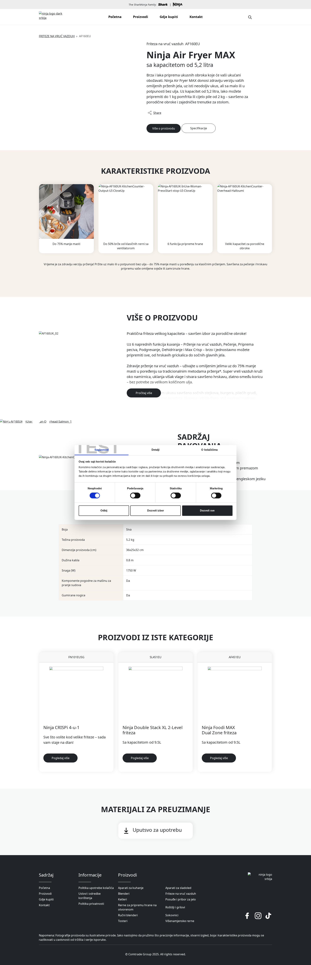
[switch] (135, 496)
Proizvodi (140, 17)
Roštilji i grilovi (175, 907)
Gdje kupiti (169, 17)
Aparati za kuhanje (130, 888)
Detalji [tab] (156, 449)
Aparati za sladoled (178, 888)
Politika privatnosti (91, 904)
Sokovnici (171, 915)
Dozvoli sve (207, 510)
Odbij (103, 510)
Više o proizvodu (163, 128)
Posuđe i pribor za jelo (180, 899)
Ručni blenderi (128, 915)
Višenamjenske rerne (179, 921)
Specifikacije (198, 128)
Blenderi (123, 894)
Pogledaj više (60, 758)
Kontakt (196, 17)
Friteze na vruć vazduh (57, 36)
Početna (114, 17)
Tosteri (122, 921)
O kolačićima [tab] (209, 449)
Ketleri (122, 899)
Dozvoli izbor (155, 510)
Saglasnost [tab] (101, 449)
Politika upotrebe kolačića (96, 888)
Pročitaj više (144, 393)
